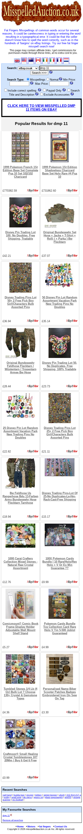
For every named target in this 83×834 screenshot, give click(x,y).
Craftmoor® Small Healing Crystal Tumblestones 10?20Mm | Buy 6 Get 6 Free (20, 757)
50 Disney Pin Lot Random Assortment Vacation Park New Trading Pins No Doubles (59, 302)
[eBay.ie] (45, 61)
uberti (61, 795)
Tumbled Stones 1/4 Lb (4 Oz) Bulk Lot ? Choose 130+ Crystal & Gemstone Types (20, 693)
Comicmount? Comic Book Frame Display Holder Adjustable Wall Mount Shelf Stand (20, 628)
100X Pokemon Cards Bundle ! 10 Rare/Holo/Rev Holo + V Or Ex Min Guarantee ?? (59, 563)
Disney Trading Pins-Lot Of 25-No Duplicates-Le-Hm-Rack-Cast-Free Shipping (59, 496)
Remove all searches (13, 820)
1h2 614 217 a (73, 795)
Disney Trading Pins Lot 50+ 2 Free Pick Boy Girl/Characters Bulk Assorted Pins (20, 302)
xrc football (17, 799)
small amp (16, 797)
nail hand (7, 795)
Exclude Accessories (57, 94)
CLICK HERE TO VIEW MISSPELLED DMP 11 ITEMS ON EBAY (41, 107)
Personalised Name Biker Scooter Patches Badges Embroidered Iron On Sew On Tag (59, 693)
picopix (29, 795)
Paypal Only (54, 90)
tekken (38, 795)
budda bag (19, 795)
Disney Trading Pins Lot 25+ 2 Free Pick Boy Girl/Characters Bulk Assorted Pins (60, 432)
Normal (54, 79)
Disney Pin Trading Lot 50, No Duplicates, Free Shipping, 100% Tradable (59, 366)
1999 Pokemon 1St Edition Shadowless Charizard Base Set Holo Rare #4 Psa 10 (59, 171)
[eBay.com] (24, 61)
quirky (7, 797)
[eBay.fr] (59, 61)
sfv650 (68, 797)
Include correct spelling (22, 90)
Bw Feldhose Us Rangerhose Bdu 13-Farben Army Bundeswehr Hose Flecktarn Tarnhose (20, 497)
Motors (31, 826)
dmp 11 (6, 815)
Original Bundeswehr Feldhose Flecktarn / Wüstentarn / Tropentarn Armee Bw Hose (20, 367)
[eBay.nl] (66, 61)
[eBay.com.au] (31, 61)
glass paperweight (54, 797)
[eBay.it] (52, 61)
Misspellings (37, 79)
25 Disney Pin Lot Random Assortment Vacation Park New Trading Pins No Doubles (20, 432)
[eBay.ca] (38, 61)
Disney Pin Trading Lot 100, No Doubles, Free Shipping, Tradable (20, 235)
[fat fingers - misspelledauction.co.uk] (41, 25)
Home (20, 826)
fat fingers (45, 826)
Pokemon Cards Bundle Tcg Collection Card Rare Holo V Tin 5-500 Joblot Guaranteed (59, 628)
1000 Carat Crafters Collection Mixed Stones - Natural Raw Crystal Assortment (20, 563)
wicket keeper (50, 795)
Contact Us (60, 826)
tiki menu (27, 797)
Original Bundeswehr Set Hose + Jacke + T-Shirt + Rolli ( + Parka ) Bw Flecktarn (59, 237)
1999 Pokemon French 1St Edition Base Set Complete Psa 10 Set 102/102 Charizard (20, 171)
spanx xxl (38, 797)
